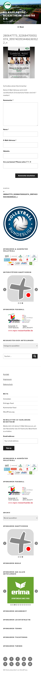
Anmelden (7, 399)
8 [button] (24, 604)
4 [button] (16, 604)
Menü (22, 27)
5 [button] (18, 604)
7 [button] (22, 604)
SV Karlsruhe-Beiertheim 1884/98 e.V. (19, 15)
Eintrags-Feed (8, 403)
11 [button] (30, 604)
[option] (20, 288)
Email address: (8, 436)
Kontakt (6, 374)
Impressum (7, 379)
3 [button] (22, 303)
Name (6, 129)
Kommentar (8, 100)
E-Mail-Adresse (9, 140)
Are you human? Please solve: (14, 162)
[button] (4, 289)
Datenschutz (8, 384)
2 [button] (20, 303)
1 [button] (18, 303)
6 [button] (20, 604)
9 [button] (26, 604)
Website (6, 151)
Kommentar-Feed (9, 408)
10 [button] (28, 604)
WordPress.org (8, 412)
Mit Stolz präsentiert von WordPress (15, 670)
